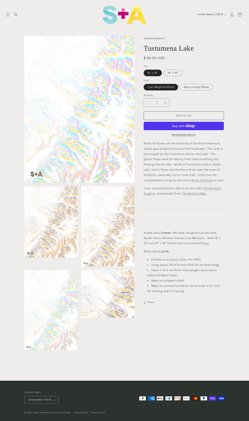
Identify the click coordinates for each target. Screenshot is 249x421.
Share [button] (150, 302)
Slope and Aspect (41, 413)
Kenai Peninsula (202, 180)
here (206, 243)
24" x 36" (173, 72)
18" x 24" (152, 72)
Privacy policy (99, 412)
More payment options (184, 134)
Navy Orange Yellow (196, 87)
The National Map (194, 193)
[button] (8, 15)
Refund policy (81, 412)
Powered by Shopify (61, 413)
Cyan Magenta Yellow (160, 87)
